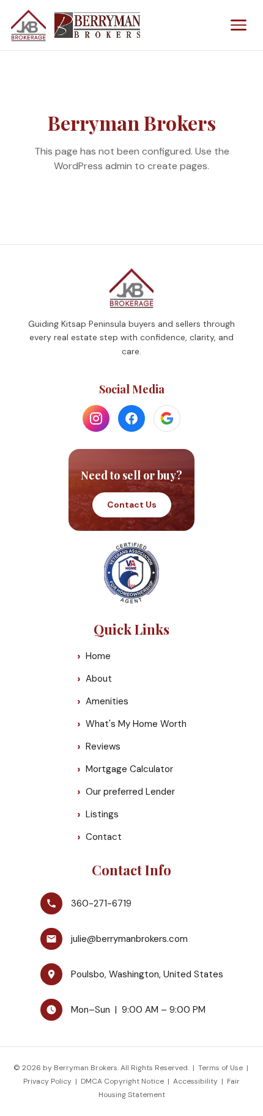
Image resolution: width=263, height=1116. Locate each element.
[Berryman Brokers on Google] (167, 418)
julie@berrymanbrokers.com (129, 939)
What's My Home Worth (136, 724)
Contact (104, 837)
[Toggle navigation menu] (238, 25)
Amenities (107, 701)
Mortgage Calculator (129, 769)
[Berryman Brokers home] (75, 25)
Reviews (103, 746)
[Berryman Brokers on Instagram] (96, 418)
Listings (102, 814)
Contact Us (132, 504)
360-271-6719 (101, 903)
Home (98, 656)
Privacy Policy (47, 1081)
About (99, 679)
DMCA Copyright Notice (122, 1081)
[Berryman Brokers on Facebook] (131, 418)
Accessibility (195, 1081)
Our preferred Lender (130, 792)
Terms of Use (220, 1068)
